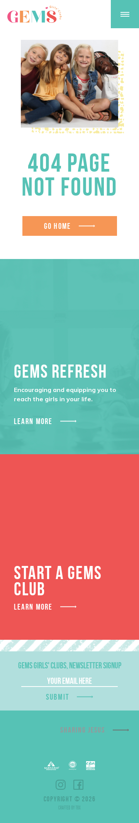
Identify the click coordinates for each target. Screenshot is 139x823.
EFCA (72, 765)
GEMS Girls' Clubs (34, 14)
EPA (90, 765)
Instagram (61, 785)
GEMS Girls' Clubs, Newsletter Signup (69, 665)
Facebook (78, 785)
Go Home (57, 226)
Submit (57, 697)
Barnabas (51, 765)
